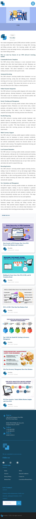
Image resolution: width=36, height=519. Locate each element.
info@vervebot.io (10, 435)
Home (5, 470)
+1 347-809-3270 (10, 431)
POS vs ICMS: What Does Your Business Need (15, 307)
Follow (12, 35)
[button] (33, 3)
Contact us (21, 476)
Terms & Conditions (23, 473)
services (6, 473)
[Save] (18, 503)
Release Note (7, 479)
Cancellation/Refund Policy (25, 479)
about (20, 470)
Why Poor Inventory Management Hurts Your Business (17, 369)
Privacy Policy (7, 476)
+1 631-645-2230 (10, 429)
